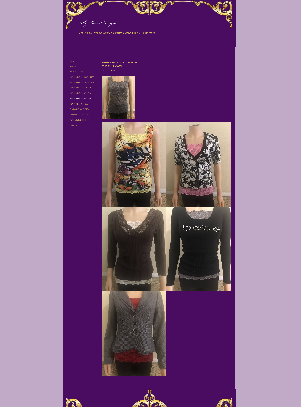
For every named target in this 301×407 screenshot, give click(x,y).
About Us (73, 66)
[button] (134, 164)
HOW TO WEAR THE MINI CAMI (80, 88)
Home (72, 61)
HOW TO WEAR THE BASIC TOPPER (82, 77)
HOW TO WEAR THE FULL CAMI (80, 98)
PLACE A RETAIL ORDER (78, 120)
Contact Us (73, 125)
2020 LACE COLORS (77, 71)
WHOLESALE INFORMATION (79, 114)
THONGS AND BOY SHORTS (79, 109)
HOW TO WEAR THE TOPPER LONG (82, 82)
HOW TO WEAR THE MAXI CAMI (81, 93)
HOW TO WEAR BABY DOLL (79, 104)
